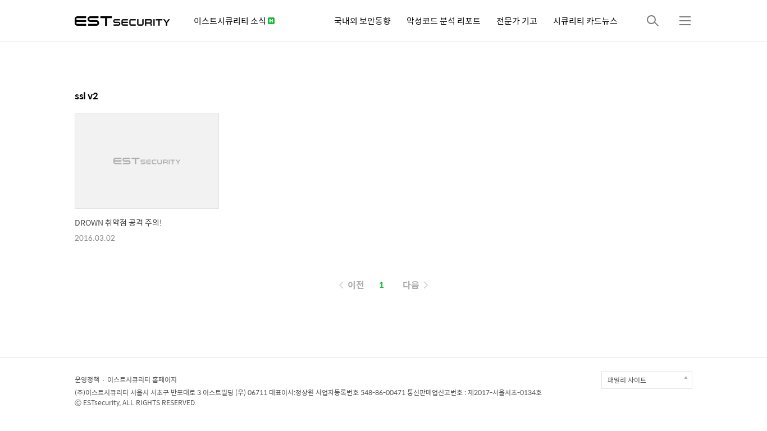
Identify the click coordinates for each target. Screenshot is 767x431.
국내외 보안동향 (362, 20)
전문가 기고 (516, 20)
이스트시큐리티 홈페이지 (142, 379)
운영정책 (87, 379)
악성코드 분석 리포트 (444, 20)
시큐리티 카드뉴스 (585, 20)
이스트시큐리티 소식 (231, 20)
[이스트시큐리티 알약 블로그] (122, 20)
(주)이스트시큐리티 (102, 392)
